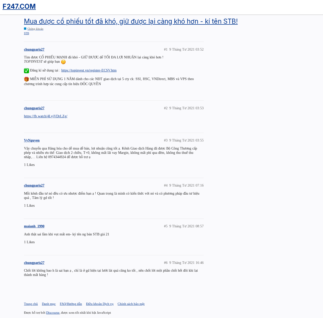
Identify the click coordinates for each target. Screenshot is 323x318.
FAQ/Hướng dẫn (71, 304)
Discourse (53, 312)
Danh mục (49, 304)
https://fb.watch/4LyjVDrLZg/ (45, 116)
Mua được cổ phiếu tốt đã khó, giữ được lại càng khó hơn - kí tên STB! (131, 21)
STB (26, 33)
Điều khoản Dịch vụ (100, 304)
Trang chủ (31, 304)
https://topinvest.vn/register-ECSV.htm (89, 70)
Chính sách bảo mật (131, 304)
